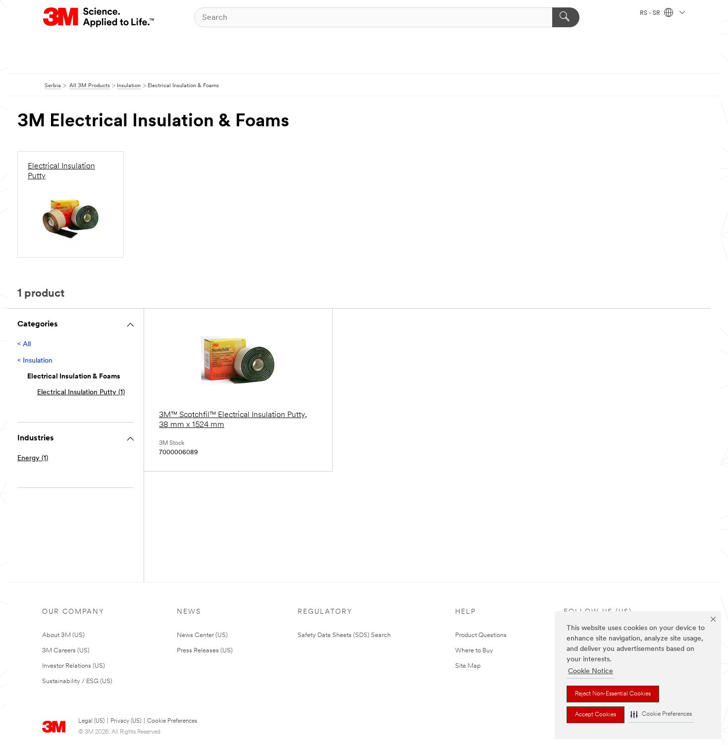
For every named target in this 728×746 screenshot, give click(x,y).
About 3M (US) (63, 635)
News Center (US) (202, 635)
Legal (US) (91, 721)
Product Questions (481, 635)
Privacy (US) (125, 721)
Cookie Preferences (172, 721)
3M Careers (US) (66, 650)
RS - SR (651, 13)
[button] (661, 714)
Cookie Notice (590, 671)
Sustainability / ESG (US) (77, 681)
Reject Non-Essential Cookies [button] (613, 694)
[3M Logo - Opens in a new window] (99, 17)
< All (24, 344)
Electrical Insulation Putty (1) (81, 392)
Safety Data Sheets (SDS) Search (344, 635)
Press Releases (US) (205, 650)
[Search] (565, 17)
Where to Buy (474, 650)
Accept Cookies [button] (595, 715)
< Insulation (34, 361)
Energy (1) (32, 458)
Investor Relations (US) (73, 666)
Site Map (468, 666)
